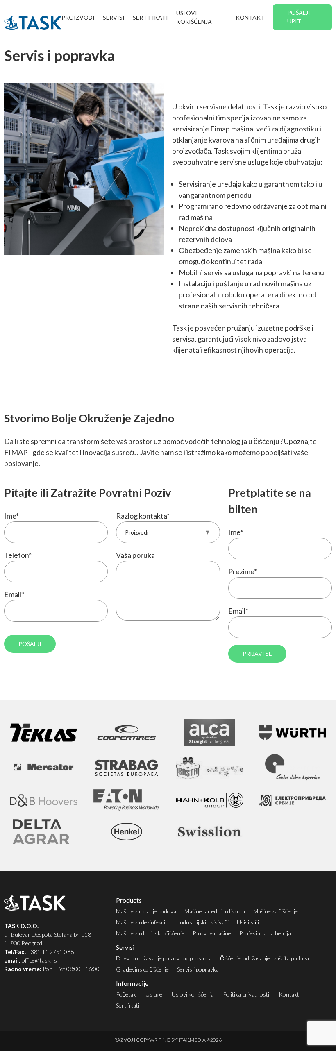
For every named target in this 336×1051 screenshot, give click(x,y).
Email (14, 594)
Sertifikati (150, 17)
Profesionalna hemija (265, 933)
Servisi (114, 17)
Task (32, 22)
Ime (11, 515)
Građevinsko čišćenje (142, 969)
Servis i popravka (198, 969)
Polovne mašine (212, 933)
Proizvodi (78, 17)
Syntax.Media (188, 1040)
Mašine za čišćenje (275, 911)
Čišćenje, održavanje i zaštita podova (264, 958)
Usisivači (248, 922)
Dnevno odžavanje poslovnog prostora (164, 958)
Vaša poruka (135, 554)
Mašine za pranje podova (146, 911)
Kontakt (250, 17)
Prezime (242, 571)
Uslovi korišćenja (194, 17)
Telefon (18, 554)
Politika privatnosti (246, 994)
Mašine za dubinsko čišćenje (150, 933)
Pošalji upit (298, 17)
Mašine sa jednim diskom (214, 911)
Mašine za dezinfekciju (143, 922)
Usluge (153, 994)
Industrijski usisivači (203, 922)
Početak (126, 994)
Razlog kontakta (143, 515)
